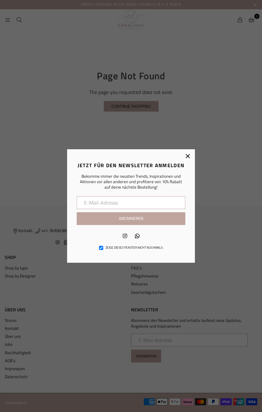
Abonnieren (131, 218)
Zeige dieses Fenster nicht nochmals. (134, 247)
